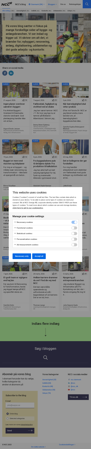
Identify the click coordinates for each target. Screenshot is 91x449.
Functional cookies (24, 228)
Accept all (39, 256)
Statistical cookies (24, 233)
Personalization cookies (26, 239)
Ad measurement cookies (27, 245)
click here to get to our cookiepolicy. (28, 208)
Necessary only (22, 256)
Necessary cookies (24, 222)
